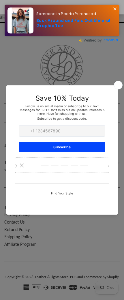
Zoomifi (110, 40)
